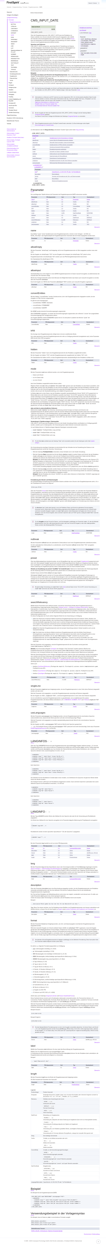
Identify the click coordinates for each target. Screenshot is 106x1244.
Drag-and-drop (13, 78)
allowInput (93, 39)
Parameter (83, 37)
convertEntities (84, 40)
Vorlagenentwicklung (12, 17)
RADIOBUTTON (15, 58)
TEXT (12, 65)
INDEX (13, 44)
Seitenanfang (96, 1234)
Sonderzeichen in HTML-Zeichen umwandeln (61, 144)
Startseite (9, 7)
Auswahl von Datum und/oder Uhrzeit (59, 151)
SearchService (42, 670)
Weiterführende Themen (13, 120)
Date (90, 32)
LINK (12, 46)
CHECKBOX (14, 28)
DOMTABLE (14, 39)
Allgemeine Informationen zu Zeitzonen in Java (47, 102)
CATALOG (13, 26)
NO (88, 204)
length (82, 54)
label (95, 53)
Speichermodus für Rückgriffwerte (58, 156)
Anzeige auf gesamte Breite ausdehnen (60, 147)
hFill (90, 40)
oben (64, 587)
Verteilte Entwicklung (14, 112)
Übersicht (9, 12)
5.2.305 (63, 219)
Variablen (11, 89)
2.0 (62, 204)
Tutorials (9, 123)
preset (90, 42)
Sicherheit (11, 107)
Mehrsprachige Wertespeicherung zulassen (61, 162)
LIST (12, 48)
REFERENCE (14, 60)
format (92, 53)
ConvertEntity (76, 206)
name (82, 39)
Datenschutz (78, 1241)
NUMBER (13, 54)
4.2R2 (62, 213)
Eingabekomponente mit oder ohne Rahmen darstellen (63, 160)
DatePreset (76, 217)
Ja (47, 199)
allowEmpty (88, 39)
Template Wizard (13, 110)
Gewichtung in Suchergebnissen (58, 158)
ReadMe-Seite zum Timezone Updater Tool (46, 104)
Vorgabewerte (13, 76)
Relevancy (75, 219)
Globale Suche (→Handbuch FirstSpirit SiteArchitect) (73, 607)
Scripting (11, 96)
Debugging (11, 94)
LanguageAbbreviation (75, 848)
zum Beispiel (83, 30)
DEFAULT (89, 217)
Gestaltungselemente (15, 74)
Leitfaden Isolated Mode (13, 152)
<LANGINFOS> (37, 165)
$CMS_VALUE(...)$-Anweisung (39, 1231)
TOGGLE (13, 69)
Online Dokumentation (36, 12)
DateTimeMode (77, 213)
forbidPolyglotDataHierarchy (38, 728)
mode (82, 42)
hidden (93, 40)
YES (88, 201)
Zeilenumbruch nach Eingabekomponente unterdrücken (64, 153)
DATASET (13, 33)
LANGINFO (83, 51)
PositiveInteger (73, 857)
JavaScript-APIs (13, 105)
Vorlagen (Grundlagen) (12, 15)
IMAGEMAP (14, 41)
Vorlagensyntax (12, 87)
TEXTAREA (14, 67)
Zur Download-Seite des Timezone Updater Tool (47, 105)
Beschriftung (55, 178)
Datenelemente (13, 71)
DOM (12, 37)
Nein (47, 201)
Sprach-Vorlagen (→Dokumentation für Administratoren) (46, 868)
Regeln (10, 82)
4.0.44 (63, 210)
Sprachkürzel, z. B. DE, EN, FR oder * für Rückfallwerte (66, 172)
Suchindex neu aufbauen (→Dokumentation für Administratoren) (62, 659)
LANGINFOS (83, 48)
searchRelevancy (85, 44)
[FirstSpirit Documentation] (21, 2)
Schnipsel (11, 85)
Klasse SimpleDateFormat (66, 995)
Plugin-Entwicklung (11, 115)
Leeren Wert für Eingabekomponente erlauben (61, 140)
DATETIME (90, 213)
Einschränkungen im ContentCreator (44, 125)
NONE (88, 206)
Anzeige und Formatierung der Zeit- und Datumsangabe (66, 176)
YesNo (74, 201)
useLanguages (84, 45)
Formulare (11, 20)
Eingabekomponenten (15, 22)
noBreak (86, 42)
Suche (11, 80)
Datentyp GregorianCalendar (55, 1231)
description (87, 53)
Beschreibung (55, 174)
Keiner (88, 199)
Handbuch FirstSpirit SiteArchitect (15, 137)
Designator (76, 199)
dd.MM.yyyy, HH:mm (92, 852)
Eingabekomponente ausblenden (58, 149)
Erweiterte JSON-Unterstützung (15, 118)
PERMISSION (14, 56)
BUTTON (13, 24)
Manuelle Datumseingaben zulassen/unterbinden (62, 142)
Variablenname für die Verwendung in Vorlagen (61, 138)
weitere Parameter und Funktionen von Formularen (80, 909)
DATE (12, 35)
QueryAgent (41, 673)
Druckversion (87, 1234)
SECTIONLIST (15, 63)
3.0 (62, 201)
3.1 (62, 199)
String (71, 850)
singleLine (93, 44)
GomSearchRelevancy (44, 666)
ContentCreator (12, 92)
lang (82, 53)
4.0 (62, 217)
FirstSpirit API (12, 103)
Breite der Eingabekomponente (60, 181)
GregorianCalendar (40, 114)
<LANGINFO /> (38, 167)
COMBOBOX (14, 30)
